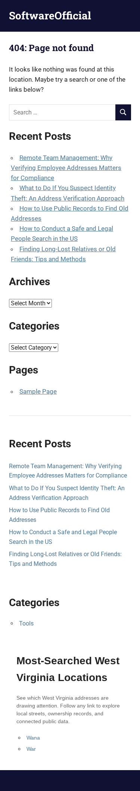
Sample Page (38, 391)
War (31, 749)
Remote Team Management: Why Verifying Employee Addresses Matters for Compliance (66, 168)
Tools (26, 623)
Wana (33, 738)
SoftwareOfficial (50, 15)
